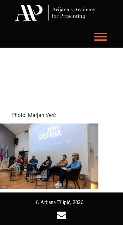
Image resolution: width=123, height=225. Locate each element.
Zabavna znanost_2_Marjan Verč (57, 80)
